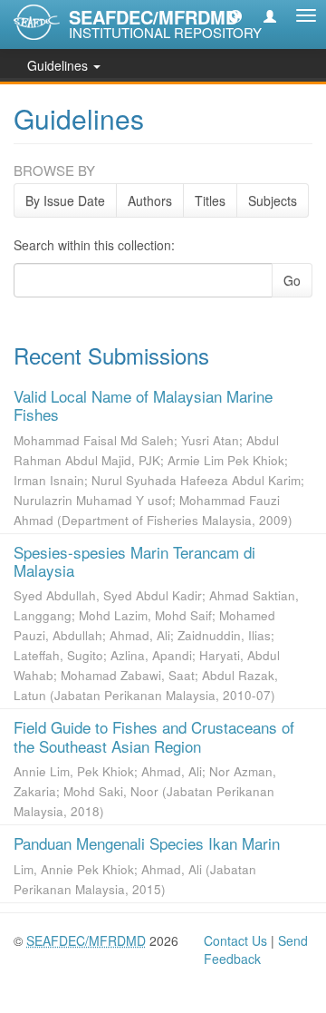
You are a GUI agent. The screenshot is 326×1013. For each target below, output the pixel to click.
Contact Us (235, 940)
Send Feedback (256, 949)
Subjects (272, 200)
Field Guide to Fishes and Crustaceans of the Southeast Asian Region (154, 736)
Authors (150, 200)
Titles (210, 200)
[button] (235, 15)
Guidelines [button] (59, 65)
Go (292, 280)
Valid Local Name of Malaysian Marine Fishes (143, 405)
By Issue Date (65, 200)
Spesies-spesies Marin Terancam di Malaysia (134, 561)
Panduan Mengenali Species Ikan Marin (147, 843)
